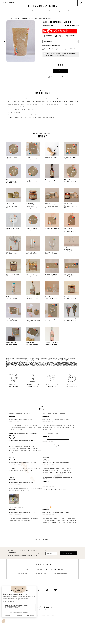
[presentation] (4, 41)
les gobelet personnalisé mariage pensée (57, 483)
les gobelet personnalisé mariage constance (58, 419)
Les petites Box (47, 11)
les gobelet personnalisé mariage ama (23, 482)
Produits (15, 11)
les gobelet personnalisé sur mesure (22, 419)
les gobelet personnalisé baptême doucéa (58, 512)
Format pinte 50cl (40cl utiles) (52, 45)
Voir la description (47, 25)
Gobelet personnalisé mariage (28, 18)
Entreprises (60, 11)
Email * (47, 550)
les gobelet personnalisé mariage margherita (58, 462)
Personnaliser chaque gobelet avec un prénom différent (59, 48)
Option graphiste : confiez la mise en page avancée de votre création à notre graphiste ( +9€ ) (61, 54)
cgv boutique (22, 573)
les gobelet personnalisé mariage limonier (24, 440)
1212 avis (76, 25)
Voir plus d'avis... (42, 539)
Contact (70, 11)
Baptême (34, 11)
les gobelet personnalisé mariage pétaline (24, 512)
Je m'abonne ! (68, 553)
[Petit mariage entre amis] (42, 6)
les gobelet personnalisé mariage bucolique (58, 439)
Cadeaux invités (15, 18)
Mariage (24, 11)
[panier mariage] (81, 3)
